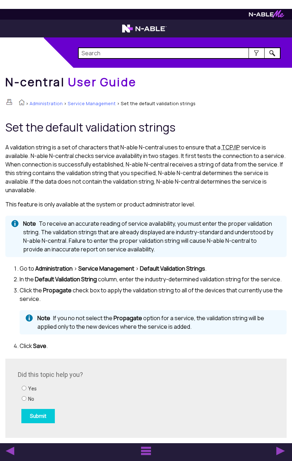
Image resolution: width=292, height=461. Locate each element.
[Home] (22, 103)
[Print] (9, 102)
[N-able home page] (144, 32)
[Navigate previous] (10, 451)
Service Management (92, 103)
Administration (46, 103)
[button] (257, 53)
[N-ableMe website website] (266, 15)
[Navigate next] (280, 451)
